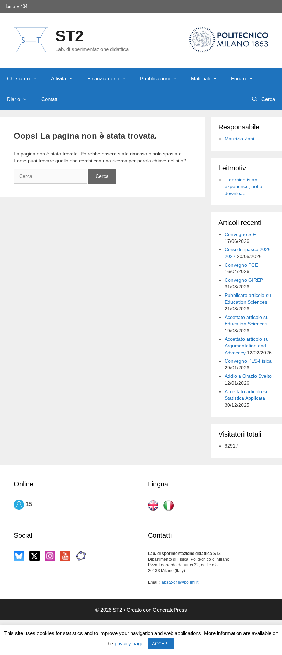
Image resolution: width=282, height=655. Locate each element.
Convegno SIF (240, 234)
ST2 (69, 36)
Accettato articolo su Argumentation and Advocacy (247, 345)
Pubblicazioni (155, 79)
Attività (58, 79)
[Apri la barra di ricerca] (263, 99)
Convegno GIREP (244, 280)
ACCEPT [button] (161, 643)
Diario (13, 99)
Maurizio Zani (239, 138)
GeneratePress (170, 610)
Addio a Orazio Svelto (248, 376)
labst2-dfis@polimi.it (179, 582)
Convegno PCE (241, 265)
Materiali (200, 79)
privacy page (129, 643)
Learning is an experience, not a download (243, 186)
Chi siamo (18, 79)
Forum (238, 79)
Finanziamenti (103, 79)
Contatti (49, 99)
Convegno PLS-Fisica (248, 361)
